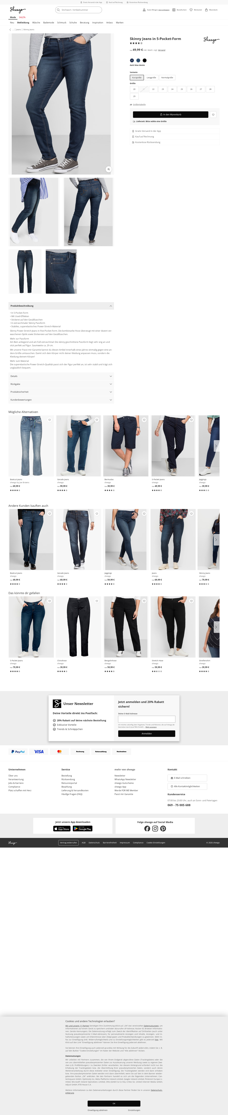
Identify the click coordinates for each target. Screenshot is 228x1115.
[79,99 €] (31, 626)
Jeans (18, 29)
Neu (12, 22)
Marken (120, 22)
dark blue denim (137, 65)
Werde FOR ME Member (126, 790)
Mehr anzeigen (151, 727)
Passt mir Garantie (124, 794)
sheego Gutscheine (124, 783)
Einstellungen (134, 1110)
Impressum (125, 842)
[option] (132, 60)
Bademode (48, 22)
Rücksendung (68, 779)
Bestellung (66, 775)
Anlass (109, 22)
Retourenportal (69, 783)
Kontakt (172, 769)
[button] (9, 29)
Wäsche (36, 22)
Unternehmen (16, 769)
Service (65, 769)
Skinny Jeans (28, 29)
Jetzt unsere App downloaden (72, 822)
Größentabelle (139, 104)
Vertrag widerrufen (68, 842)
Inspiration (97, 22)
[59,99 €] (126, 539)
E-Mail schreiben (180, 778)
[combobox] (84, 10)
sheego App (120, 786)
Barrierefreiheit (110, 842)
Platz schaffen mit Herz (19, 790)
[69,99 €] (31, 445)
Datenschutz (94, 842)
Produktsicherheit (19, 391)
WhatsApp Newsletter (125, 779)
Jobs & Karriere (15, 783)
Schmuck (61, 22)
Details (14, 376)
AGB (84, 842)
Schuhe (73, 22)
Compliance (14, 786)
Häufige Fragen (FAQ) (71, 794)
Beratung (84, 22)
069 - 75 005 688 (179, 805)
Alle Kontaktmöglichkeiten (187, 786)
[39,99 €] (126, 445)
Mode (13, 17)
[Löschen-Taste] (99, 10)
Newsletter (120, 775)
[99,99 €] (78, 445)
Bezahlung (66, 786)
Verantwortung (16, 779)
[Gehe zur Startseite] (18, 10)
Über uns (13, 775)
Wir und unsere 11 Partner (77, 1025)
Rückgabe (15, 384)
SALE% (22, 17)
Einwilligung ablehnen (98, 1110)
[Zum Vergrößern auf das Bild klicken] (109, 169)
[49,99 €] (173, 445)
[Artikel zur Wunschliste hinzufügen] (213, 114)
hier (156, 1039)
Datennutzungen (151, 1025)
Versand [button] (161, 50)
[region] (114, 1066)
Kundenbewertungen (21, 399)
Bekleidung (23, 22)
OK (114, 1103)
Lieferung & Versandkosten (75, 790)
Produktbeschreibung (22, 305)
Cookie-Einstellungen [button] (156, 842)
